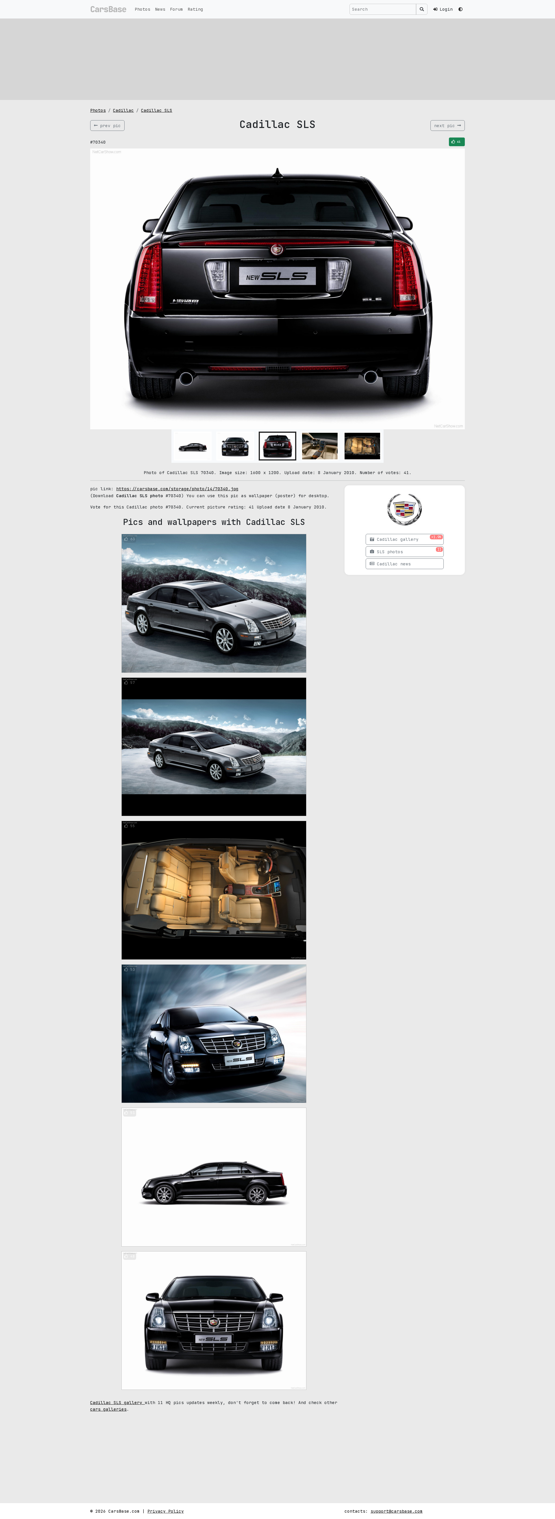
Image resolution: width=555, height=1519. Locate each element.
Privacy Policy (165, 1511)
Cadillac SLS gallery (117, 1402)
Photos (142, 9)
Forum (176, 9)
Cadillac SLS (156, 110)
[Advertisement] (277, 59)
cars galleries (108, 1409)
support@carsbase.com (397, 1511)
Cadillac (123, 110)
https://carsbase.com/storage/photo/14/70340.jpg (177, 488)
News (160, 9)
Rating (195, 9)
